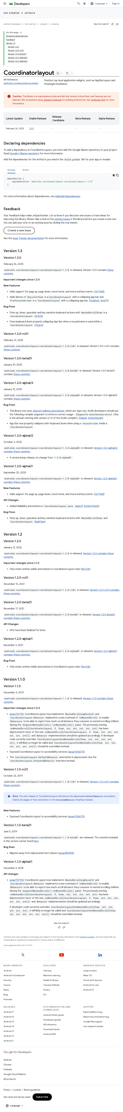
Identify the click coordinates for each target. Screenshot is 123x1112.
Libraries (55, 24)
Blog (6, 994)
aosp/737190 (17, 714)
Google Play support (92, 1021)
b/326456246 (95, 418)
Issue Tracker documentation (28, 238)
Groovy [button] (11, 170)
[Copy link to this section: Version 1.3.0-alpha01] (36, 466)
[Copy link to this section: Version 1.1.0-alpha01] (35, 862)
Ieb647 (79, 506)
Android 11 (9, 1040)
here (36, 841)
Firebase (8, 1069)
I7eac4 (39, 325)
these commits (12, 349)
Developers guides (52, 1019)
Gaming (47, 970)
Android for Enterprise (14, 975)
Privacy (46, 989)
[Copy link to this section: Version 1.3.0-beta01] (35, 358)
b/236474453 (91, 506)
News (6, 989)
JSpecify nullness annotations (48, 410)
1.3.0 (31, 128)
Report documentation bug (96, 1016)
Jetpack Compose (53, 100)
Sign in (115, 3)
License (17, 1090)
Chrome (7, 1064)
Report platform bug (92, 1012)
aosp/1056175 (76, 751)
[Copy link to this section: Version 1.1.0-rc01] (31, 769)
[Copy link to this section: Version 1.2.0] (24, 541)
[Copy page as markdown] (67, 73)
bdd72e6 (40, 521)
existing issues (62, 219)
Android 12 (9, 1036)
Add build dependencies (67, 196)
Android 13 (9, 1031)
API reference (49, 1024)
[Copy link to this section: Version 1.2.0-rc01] (31, 578)
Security (7, 980)
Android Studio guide (53, 1015)
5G (44, 994)
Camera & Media (51, 985)
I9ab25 (83, 418)
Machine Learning (51, 975)
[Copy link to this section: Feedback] (23, 209)
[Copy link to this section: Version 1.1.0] (28, 679)
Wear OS (87, 975)
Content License (86, 937)
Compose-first (98, 100)
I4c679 (104, 300)
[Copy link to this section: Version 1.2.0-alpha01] (36, 639)
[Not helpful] (117, 24)
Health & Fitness (50, 980)
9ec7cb (86, 569)
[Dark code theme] (114, 175)
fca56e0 (94, 300)
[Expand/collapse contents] (21, 32)
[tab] (11, 169)
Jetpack (29, 13)
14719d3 (99, 291)
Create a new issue (19, 230)
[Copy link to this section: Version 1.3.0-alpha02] (36, 436)
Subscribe (42, 1097)
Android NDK (49, 1034)
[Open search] (79, 3)
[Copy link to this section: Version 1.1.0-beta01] (35, 825)
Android (7, 970)
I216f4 (38, 316)
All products (10, 1079)
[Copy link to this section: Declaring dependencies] (48, 143)
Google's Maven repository (24, 153)
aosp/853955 (66, 853)
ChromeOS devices (92, 980)
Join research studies (93, 1026)
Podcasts (8, 999)
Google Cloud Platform (15, 1074)
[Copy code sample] (117, 175)
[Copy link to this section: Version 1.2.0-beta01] (35, 602)
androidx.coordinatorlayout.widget (21, 83)
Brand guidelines (32, 1090)
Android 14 (9, 1026)
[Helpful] (112, 24)
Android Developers (12, 24)
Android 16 (9, 1016)
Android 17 (9, 1012)
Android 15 (9, 1021)
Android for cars (91, 985)
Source (7, 985)
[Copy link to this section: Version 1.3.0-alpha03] (36, 383)
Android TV (88, 989)
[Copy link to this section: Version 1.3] (25, 251)
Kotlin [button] (26, 170)
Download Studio (51, 1029)
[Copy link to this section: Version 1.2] (25, 534)
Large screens (90, 970)
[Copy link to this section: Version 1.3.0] (24, 258)
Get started (12, 13)
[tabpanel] (61, 181)
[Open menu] (5, 3)
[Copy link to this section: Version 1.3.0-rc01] (31, 334)
